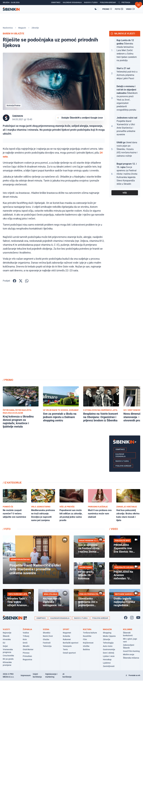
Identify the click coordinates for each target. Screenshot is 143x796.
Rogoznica (27, 659)
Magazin (22, 28)
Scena (46, 629)
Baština (86, 649)
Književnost (88, 643)
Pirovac (26, 653)
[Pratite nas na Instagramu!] (132, 617)
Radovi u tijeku (122, 461)
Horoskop (107, 659)
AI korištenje (67, 675)
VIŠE (125, 193)
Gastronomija (109, 649)
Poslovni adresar (123, 466)
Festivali (47, 643)
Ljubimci (107, 663)
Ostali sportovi (69, 653)
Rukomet (67, 639)
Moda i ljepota (109, 636)
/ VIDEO (113, 528)
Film (85, 639)
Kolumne (127, 629)
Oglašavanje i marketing (51, 675)
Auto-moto (107, 646)
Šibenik (6, 636)
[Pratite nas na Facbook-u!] (125, 617)
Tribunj (26, 636)
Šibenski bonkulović (128, 634)
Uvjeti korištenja (37, 675)
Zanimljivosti (109, 666)
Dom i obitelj (108, 653)
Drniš (25, 643)
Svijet (5, 646)
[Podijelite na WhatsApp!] (26, 281)
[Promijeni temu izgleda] (97, 8)
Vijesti (6, 629)
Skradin (26, 646)
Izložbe (86, 646)
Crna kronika (8, 655)
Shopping (107, 633)
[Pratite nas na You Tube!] (138, 618)
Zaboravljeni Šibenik (128, 646)
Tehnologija (108, 643)
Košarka (66, 636)
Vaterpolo (67, 646)
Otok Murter (28, 649)
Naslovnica (8, 28)
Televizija (47, 646)
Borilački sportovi (70, 643)
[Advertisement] (124, 332)
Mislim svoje (128, 654)
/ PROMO (8, 379)
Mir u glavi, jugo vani (130, 640)
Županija (27, 629)
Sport (66, 629)
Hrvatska (7, 639)
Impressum (26, 675)
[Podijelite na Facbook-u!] (14, 281)
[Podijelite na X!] (20, 281)
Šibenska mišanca (131, 658)
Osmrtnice (120, 449)
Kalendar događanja (120, 455)
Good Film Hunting (131, 651)
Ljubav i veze (109, 656)
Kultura (87, 629)
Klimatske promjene (7, 663)
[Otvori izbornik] (138, 5)
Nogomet (67, 633)
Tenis (65, 649)
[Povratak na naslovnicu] (48, 9)
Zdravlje (35, 28)
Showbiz (46, 633)
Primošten (27, 656)
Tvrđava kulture (90, 633)
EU (4, 643)
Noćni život (48, 636)
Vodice (26, 633)
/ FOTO (6, 528)
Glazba (46, 639)
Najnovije (7, 633)
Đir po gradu (8, 659)
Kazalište (87, 636)
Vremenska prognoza (8, 650)
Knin (25, 639)
